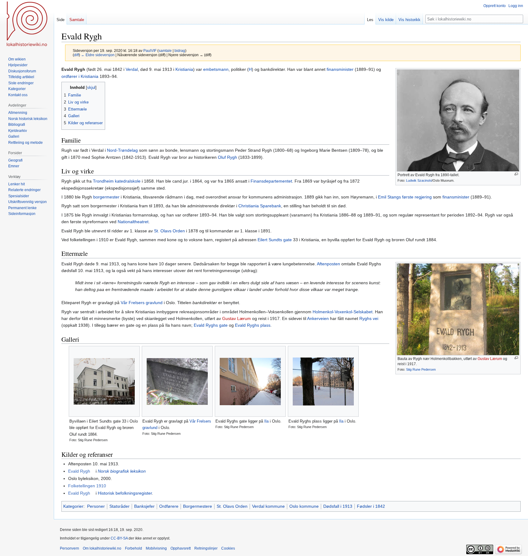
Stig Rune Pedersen (421, 369)
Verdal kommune (268, 506)
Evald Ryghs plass (252, 325)
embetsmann (216, 69)
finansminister (340, 69)
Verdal (132, 69)
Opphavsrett (180, 548)
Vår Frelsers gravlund (142, 302)
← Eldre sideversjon (98, 55)
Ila (266, 421)
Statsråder (119, 506)
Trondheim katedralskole (117, 181)
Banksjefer (144, 506)
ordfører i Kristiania (79, 76)
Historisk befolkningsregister (125, 493)
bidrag (179, 51)
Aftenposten (328, 263)
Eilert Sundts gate (275, 239)
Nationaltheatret (133, 221)
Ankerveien (318, 318)
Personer (96, 506)
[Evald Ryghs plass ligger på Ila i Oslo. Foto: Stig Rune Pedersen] (323, 381)
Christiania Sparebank (259, 205)
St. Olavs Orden (169, 230)
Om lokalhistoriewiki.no (102, 548)
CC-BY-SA (119, 538)
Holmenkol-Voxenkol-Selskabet (342, 311)
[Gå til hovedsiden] (26, 24)
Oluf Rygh (227, 157)
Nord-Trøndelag (122, 150)
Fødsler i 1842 (371, 506)
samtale (165, 51)
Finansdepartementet (271, 181)
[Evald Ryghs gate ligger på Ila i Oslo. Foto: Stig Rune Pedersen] (250, 381)
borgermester (106, 196)
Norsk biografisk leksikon (122, 471)
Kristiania (184, 69)
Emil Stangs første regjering (405, 196)
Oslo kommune (304, 506)
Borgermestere (197, 506)
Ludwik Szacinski (419, 180)
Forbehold (133, 548)
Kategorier (73, 506)
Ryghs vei (368, 318)
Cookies (228, 548)
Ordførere (168, 506)
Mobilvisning (156, 548)
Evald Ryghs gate (211, 325)
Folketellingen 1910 (87, 485)
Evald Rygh (79, 471)
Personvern (69, 548)
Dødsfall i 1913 (337, 506)
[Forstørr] (516, 174)
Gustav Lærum (490, 359)
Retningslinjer (206, 548)
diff (76, 55)
